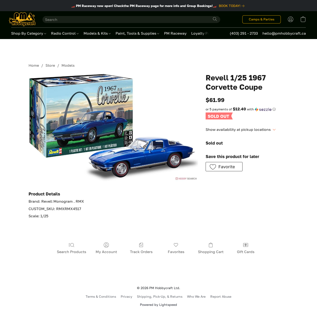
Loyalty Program (205, 33)
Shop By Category (27, 33)
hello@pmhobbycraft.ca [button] (284, 33)
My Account (106, 251)
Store (50, 65)
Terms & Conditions (101, 296)
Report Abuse (220, 296)
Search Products (71, 251)
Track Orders (141, 251)
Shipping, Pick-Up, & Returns (159, 296)
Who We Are (196, 296)
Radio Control (64, 33)
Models (67, 65)
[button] (22, 19)
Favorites (176, 251)
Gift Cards (245, 251)
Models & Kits (96, 33)
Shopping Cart (210, 251)
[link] (232, 6)
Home (34, 65)
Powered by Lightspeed (158, 305)
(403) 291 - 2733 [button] (244, 33)
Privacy (126, 296)
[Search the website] (214, 19)
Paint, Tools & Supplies (136, 33)
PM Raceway (175, 33)
